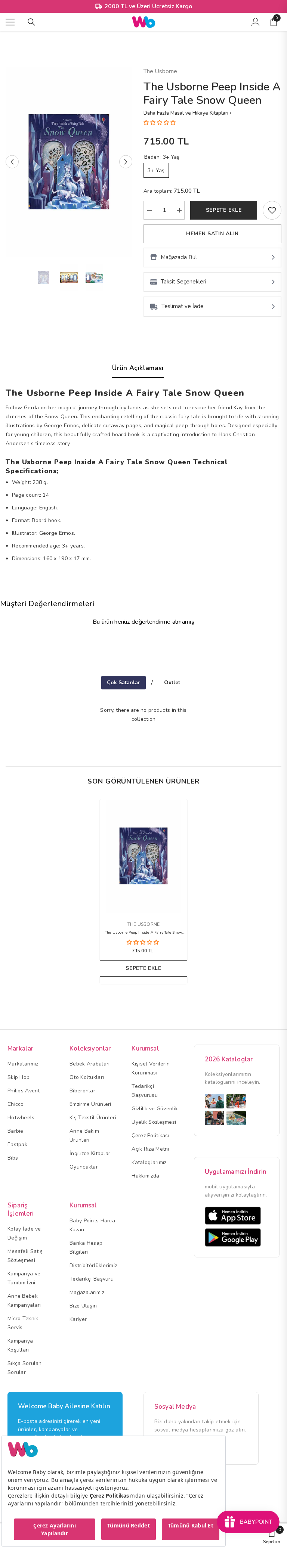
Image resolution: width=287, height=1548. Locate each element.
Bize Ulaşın (83, 1305)
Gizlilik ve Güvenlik (155, 1108)
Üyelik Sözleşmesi (154, 1122)
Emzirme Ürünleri (90, 1104)
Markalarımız (22, 1063)
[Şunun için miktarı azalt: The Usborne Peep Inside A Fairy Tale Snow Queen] (149, 210)
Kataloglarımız (149, 1162)
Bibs (12, 1157)
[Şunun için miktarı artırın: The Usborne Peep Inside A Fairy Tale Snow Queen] (179, 210)
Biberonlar (82, 1090)
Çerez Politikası (150, 1135)
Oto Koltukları (87, 1077)
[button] (12, 161)
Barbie (15, 1131)
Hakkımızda (145, 1175)
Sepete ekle (224, 210)
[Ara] (31, 22)
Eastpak (17, 1144)
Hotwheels (21, 1117)
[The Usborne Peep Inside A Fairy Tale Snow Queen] (143, 856)
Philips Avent (23, 1090)
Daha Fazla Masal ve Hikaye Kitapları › (187, 113)
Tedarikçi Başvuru (92, 1278)
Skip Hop (18, 1077)
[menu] (10, 22)
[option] (69, 162)
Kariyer (78, 1319)
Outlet (172, 682)
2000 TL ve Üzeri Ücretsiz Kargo (148, 6)
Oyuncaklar (84, 1166)
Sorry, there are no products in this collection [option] (143, 715)
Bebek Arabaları (89, 1063)
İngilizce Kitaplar (90, 1153)
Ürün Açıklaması (137, 367)
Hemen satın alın (212, 233)
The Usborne (160, 71)
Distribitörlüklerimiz (93, 1265)
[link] (272, 210)
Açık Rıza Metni (150, 1149)
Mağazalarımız (87, 1292)
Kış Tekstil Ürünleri (93, 1117)
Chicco (15, 1104)
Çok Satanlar (123, 682)
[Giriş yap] (255, 22)
